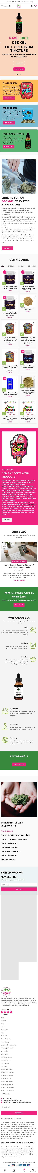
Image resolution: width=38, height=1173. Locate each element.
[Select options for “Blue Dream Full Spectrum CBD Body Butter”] (22, 363)
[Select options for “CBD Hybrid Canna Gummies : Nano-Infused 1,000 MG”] (4, 413)
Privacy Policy (5, 1042)
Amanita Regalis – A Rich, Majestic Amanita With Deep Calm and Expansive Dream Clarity (10, 368)
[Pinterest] (11, 1012)
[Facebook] (2, 1012)
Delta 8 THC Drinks (6, 1069)
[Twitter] (5, 1012)
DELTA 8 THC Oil (6, 1078)
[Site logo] (19, 6)
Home (3, 1018)
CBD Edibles (4, 1054)
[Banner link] (19, 91)
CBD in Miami (32, 504)
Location (3, 1027)
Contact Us (4, 1036)
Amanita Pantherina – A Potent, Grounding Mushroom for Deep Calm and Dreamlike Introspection (28, 341)
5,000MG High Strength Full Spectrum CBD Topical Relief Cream (9, 313)
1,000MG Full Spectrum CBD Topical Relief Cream (10, 287)
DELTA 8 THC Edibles (7, 1072)
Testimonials (4, 1030)
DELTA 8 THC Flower (7, 1075)
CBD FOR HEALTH (21, 561)
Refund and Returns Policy (8, 1045)
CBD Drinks (4, 1051)
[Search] (10, 6)
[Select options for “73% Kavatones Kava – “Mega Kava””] (22, 305)
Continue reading (19, 580)
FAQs (2, 1033)
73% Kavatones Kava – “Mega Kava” (28, 308)
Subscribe (19, 889)
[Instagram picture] (10, 900)
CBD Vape (4, 1066)
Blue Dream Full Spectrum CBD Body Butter (28, 366)
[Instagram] (8, 1012)
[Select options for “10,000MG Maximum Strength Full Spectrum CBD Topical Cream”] (22, 283)
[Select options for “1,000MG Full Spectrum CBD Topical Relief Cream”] (4, 283)
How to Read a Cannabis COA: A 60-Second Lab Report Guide (19, 566)
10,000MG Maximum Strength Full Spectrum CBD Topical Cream (28, 288)
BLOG (14, 561)
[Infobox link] (18, 631)
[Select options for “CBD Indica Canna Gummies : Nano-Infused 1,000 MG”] (22, 413)
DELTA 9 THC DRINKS (7, 1087)
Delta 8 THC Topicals (7, 1081)
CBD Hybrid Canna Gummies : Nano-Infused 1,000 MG (10, 418)
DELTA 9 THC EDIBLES (7, 1091)
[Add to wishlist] (15, 272)
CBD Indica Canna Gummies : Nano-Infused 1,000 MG (28, 418)
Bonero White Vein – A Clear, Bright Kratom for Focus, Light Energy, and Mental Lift (28, 391)
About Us (3, 1021)
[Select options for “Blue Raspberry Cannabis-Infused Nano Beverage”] (4, 390)
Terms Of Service (6, 1039)
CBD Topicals (5, 1063)
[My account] (32, 6)
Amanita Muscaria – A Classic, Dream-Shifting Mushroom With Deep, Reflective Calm (10, 340)
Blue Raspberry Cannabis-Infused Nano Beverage (10, 393)
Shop (2, 1024)
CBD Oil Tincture (6, 1060)
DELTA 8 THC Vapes (7, 1084)
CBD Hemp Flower (6, 1057)
